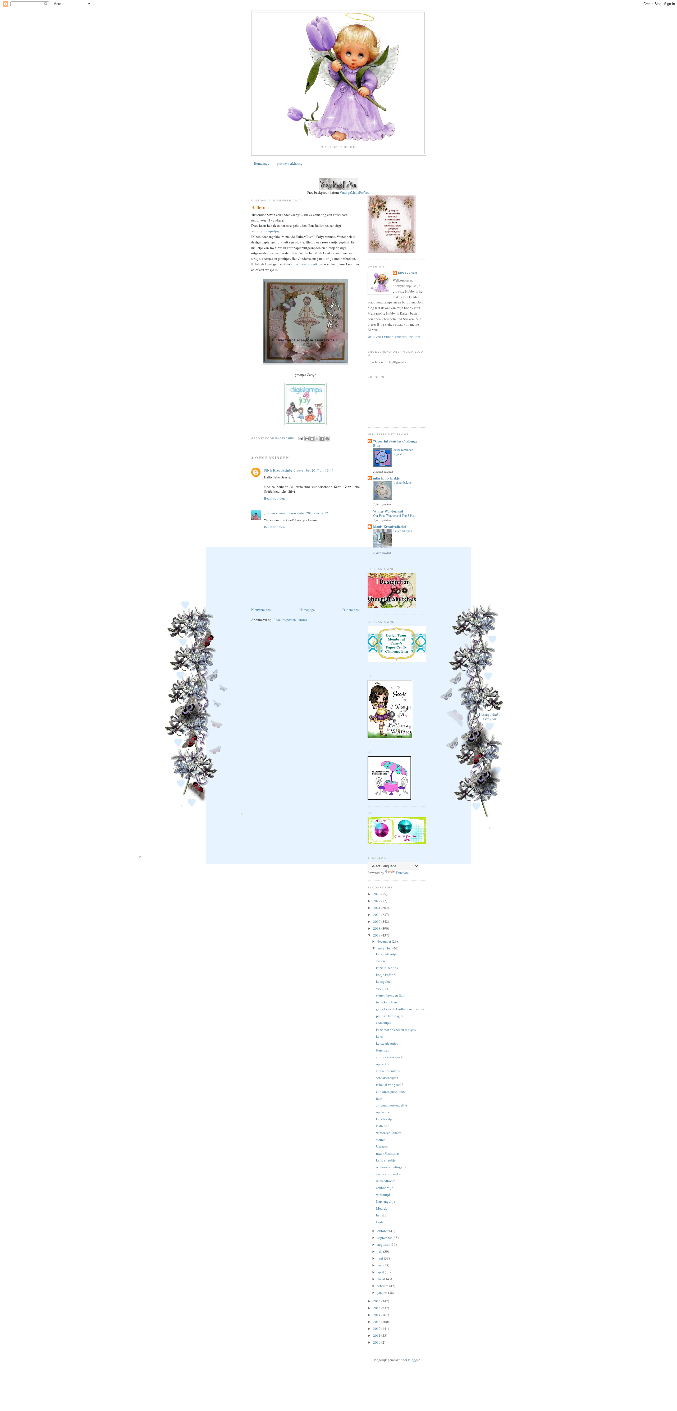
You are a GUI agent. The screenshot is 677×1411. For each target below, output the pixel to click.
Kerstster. (382, 1050)
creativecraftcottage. (308, 264)
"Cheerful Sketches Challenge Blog (395, 443)
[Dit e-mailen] (307, 438)
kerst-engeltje (386, 1160)
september (385, 1237)
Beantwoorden (274, 498)
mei (380, 1265)
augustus (384, 1244)
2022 (377, 900)
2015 (377, 1308)
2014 (377, 1314)
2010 (377, 1342)
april (381, 1272)
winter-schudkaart (388, 1132)
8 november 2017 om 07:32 (308, 513)
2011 (377, 1335)
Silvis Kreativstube (278, 470)
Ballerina (382, 1125)
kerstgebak (384, 981)
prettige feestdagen (389, 1015)
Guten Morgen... (404, 531)
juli (380, 1251)
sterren (381, 1139)
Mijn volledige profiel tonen (394, 337)
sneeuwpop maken (389, 1174)
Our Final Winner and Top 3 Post (394, 515)
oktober (383, 1230)
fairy (379, 1098)
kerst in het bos (387, 967)
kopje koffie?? (386, 974)
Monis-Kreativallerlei (389, 526)
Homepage (261, 163)
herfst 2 (381, 1215)
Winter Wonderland (388, 511)
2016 (377, 1301)
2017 (377, 935)
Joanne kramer (275, 512)
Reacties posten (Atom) (290, 619)
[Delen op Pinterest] (327, 438)
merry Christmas (387, 1153)
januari (382, 1292)
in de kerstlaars (386, 1002)
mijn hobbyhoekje (386, 478)
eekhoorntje (384, 1187)
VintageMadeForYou (354, 192)
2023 (377, 894)
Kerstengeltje (385, 1201)
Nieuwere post (261, 609)
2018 (377, 928)
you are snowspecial (390, 1057)
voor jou (382, 988)
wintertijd (383, 1194)
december (384, 941)
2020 (377, 914)
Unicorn (382, 1146)
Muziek (381, 1208)
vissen (380, 960)
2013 (377, 1321)
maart (381, 1278)
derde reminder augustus (403, 452)
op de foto (383, 1064)
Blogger (413, 1359)
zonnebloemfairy (388, 1070)
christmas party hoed (391, 1091)
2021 (377, 907)
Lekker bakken (403, 482)
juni (380, 1258)
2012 (377, 1328)
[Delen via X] (317, 438)
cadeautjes (383, 1022)
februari (383, 1285)
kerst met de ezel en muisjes (396, 1029)
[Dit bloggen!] (312, 438)
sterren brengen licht (390, 995)
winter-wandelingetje (391, 1167)
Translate (402, 872)
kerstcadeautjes (387, 1043)
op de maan (384, 1112)
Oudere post (351, 609)
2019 (377, 921)
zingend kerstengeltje (391, 1105)
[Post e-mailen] (300, 438)
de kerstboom (385, 1180)
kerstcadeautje (386, 954)
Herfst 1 (381, 1222)
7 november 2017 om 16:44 (313, 470)
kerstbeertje (384, 1119)
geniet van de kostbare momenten (400, 1009)
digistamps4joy (268, 231)
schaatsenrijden (387, 1077)
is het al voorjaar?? (389, 1084)
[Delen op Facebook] (322, 438)
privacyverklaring (290, 163)
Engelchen (407, 272)
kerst (379, 1036)
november (384, 948)
